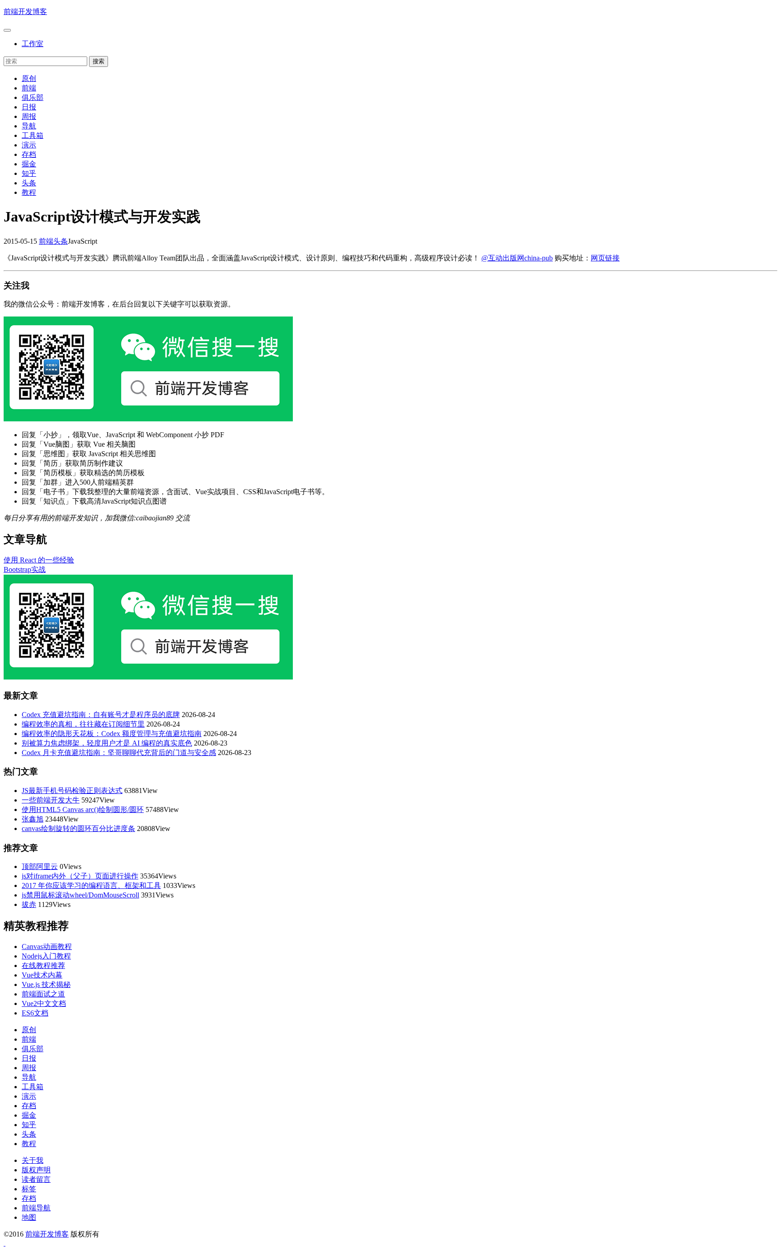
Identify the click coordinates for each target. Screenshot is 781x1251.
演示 (29, 145)
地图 (29, 1217)
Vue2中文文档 (44, 1003)
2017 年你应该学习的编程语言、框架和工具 (91, 885)
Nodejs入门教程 (46, 956)
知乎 (29, 173)
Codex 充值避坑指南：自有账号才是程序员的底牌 (101, 714)
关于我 (32, 1160)
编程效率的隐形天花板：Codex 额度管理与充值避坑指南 (112, 733)
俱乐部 (32, 97)
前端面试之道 (43, 994)
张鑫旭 (32, 819)
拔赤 (29, 904)
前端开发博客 (25, 11)
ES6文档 (35, 1013)
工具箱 (32, 135)
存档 (29, 154)
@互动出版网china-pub (517, 258)
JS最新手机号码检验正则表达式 (72, 790)
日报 (29, 107)
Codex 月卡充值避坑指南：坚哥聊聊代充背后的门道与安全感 (119, 752)
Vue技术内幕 (42, 975)
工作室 (32, 43)
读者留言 (36, 1179)
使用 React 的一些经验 (39, 560)
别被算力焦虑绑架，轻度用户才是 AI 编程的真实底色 (107, 743)
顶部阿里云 (40, 866)
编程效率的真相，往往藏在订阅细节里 (83, 724)
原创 (29, 78)
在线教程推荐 (43, 965)
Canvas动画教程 (47, 946)
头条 (29, 183)
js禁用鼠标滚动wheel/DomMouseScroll (80, 895)
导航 (29, 126)
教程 (29, 192)
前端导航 (36, 1208)
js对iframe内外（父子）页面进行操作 (80, 876)
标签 (29, 1189)
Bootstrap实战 (25, 569)
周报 (29, 116)
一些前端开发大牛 (51, 800)
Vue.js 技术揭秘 (46, 984)
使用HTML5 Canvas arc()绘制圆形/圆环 (83, 809)
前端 (29, 88)
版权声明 (36, 1170)
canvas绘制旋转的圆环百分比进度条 (78, 828)
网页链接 (605, 258)
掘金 (29, 164)
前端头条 (53, 241)
